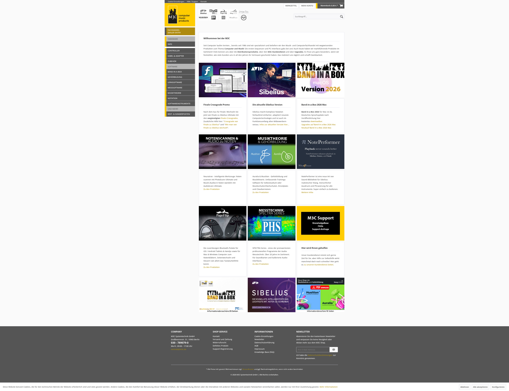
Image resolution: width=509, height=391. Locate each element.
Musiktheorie (174, 93)
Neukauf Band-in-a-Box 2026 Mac (316, 127)
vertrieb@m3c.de (178, 349)
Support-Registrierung (223, 349)
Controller (174, 50)
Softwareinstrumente (179, 103)
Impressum (259, 349)
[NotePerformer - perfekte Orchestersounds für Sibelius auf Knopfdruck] (320, 151)
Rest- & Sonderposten (179, 114)
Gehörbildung (175, 77)
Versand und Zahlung (222, 339)
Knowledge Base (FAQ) (264, 352)
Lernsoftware (175, 82)
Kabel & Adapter (176, 56)
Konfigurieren (498, 387)
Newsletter (259, 339)
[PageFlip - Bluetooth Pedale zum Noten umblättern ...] (222, 223)
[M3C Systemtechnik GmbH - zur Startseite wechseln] (180, 18)
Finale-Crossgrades (229, 118)
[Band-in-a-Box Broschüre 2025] (222, 295)
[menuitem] (342, 1)
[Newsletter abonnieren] (334, 349)
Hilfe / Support (192, 1)
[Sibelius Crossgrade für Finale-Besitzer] (222, 80)
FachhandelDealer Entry (174, 31)
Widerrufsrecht (219, 342)
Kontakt (204, 1)
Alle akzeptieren (480, 387)
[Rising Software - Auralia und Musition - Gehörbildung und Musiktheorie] (271, 151)
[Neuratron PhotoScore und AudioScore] (222, 151)
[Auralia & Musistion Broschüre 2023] (320, 295)
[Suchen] (341, 16)
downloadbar (316, 121)
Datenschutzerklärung (264, 342)
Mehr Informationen (329, 387)
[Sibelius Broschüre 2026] (272, 295)
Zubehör (172, 61)
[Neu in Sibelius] (271, 80)
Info (170, 44)
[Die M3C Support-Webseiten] (320, 223)
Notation (172, 98)
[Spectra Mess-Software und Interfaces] (271, 223)
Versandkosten (248, 369)
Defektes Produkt (220, 345)
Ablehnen (464, 387)
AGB (256, 345)
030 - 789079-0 (179, 342)
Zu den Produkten (211, 189)
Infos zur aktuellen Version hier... (274, 124)
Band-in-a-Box (175, 71)
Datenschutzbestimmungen (320, 355)
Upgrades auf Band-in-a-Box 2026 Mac (318, 124)
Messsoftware (175, 87)
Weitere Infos (307, 192)
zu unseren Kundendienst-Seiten (318, 264)
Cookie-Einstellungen (176, 1)
